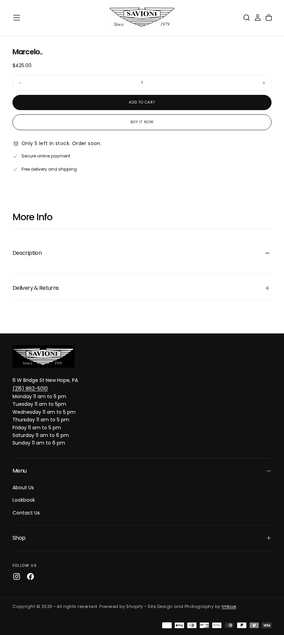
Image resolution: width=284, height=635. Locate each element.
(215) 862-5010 (30, 388)
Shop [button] (18, 538)
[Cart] (269, 17)
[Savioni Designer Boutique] (43, 356)
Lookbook (23, 500)
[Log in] (258, 17)
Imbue (229, 606)
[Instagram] (16, 576)
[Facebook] (30, 576)
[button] (16, 18)
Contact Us (26, 512)
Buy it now (142, 122)
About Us (23, 487)
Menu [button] (19, 471)
